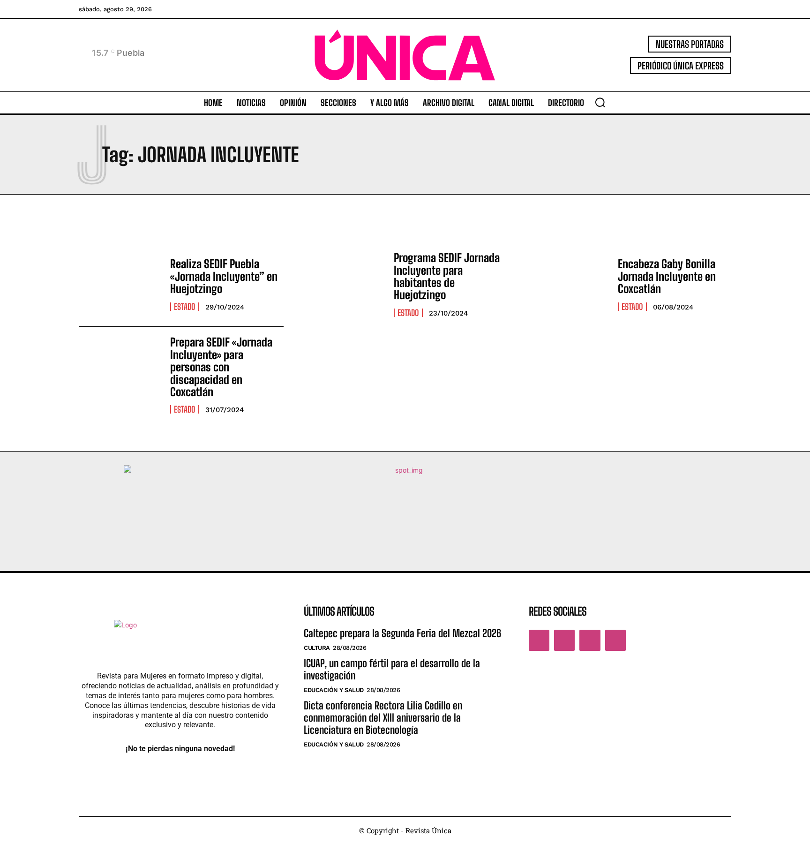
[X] (589, 640)
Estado (184, 306)
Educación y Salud (334, 689)
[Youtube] (615, 640)
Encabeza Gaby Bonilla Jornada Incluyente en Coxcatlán (667, 276)
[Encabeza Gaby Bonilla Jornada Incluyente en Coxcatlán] (567, 284)
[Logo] (405, 55)
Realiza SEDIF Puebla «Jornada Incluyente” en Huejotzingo (224, 276)
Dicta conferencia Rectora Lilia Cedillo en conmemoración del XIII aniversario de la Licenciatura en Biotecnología (383, 718)
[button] (600, 102)
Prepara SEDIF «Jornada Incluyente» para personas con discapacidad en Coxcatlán (221, 367)
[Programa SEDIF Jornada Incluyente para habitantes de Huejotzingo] (343, 284)
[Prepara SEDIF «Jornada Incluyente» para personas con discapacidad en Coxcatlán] (120, 369)
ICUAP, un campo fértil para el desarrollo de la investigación (392, 669)
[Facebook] (539, 640)
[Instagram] (564, 640)
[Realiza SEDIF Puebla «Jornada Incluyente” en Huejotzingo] (120, 284)
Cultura (317, 647)
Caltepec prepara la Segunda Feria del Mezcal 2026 (402, 633)
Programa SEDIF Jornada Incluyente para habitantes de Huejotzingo (447, 276)
